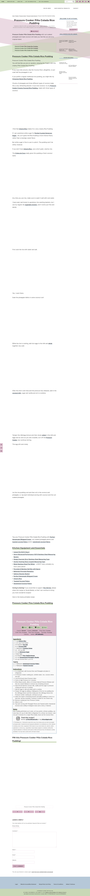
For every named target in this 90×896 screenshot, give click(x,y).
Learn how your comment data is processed (42, 872)
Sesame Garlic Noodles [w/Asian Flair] (63, 72)
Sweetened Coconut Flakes (23, 583)
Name (14, 849)
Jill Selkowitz (39, 634)
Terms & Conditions (58, 884)
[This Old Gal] (20, 8)
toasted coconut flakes (20, 542)
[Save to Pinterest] (29, 812)
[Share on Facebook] (17, 812)
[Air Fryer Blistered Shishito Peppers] (73, 64)
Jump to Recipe (35, 31)
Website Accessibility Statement (28, 884)
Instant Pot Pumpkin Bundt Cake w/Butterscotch (63, 50)
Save (38, 627)
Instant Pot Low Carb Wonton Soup (63, 63)
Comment (15, 831)
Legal (16, 884)
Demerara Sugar (24, 652)
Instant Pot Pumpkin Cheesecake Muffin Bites (63, 41)
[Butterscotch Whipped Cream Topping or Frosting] (73, 47)
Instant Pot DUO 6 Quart (21, 552)
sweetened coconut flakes (41, 542)
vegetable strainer (31, 205)
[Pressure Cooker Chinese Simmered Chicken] (73, 76)
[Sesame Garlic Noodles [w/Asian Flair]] (63, 70)
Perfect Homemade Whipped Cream (26, 576)
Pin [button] (31, 627)
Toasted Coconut (28, 665)
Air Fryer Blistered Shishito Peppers (73, 66)
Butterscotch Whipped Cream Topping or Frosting (73, 50)
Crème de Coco (20, 153)
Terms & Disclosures (50, 892)
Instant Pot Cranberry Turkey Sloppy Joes (72, 41)
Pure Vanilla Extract (29, 655)
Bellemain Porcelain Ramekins (24, 571)
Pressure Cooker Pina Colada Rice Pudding (26, 48)
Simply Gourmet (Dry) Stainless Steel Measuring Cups (32, 559)
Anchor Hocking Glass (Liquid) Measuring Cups (29, 562)
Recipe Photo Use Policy (45, 884)
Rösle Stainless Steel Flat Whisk (24, 564)
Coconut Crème (27, 648)
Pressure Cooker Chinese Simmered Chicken (73, 78)
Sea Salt (25, 644)
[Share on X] (40, 812)
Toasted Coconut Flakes (22, 581)
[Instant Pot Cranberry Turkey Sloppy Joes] (73, 39)
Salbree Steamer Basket (22, 574)
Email (14, 854)
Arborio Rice (23, 129)
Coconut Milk (23, 646)
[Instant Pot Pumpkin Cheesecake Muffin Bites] (63, 39)
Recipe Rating (15, 826)
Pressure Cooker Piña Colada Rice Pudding (26, 46)
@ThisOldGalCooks (32, 719)
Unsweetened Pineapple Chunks (29, 657)
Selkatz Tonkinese (70, 884)
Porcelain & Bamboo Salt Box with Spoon (27, 569)
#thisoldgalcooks (47, 719)
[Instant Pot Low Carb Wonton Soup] (63, 61)
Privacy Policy (62, 892)
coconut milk (16, 393)
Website (14, 860)
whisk (50, 343)
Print (25, 627)
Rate (45, 627)
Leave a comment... (44, 26)
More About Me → (73, 29)
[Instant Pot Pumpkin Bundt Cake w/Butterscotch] (63, 47)
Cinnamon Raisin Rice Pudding (22, 79)
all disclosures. (53, 27)
